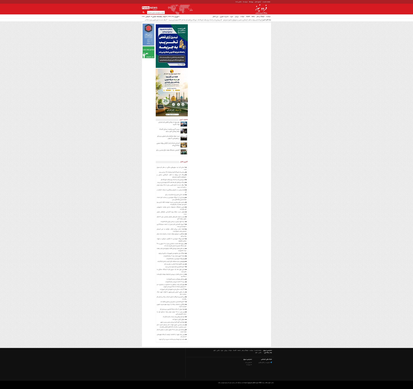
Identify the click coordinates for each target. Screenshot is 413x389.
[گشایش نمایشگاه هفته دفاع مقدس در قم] (183, 154)
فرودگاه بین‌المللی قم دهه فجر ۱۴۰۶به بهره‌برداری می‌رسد (163, 20)
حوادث (242, 16)
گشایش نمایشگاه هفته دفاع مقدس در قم (168, 150)
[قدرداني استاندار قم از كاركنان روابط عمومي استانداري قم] (183, 147)
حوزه (231, 16)
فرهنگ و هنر (260, 16)
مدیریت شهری (224, 16)
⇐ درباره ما (249, 365)
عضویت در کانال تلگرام (264, 362)
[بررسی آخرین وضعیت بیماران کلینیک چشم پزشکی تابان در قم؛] (183, 133)
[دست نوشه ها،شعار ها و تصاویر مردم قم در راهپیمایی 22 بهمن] (183, 140)
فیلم (215, 350)
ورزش (236, 16)
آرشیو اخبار (258, 2)
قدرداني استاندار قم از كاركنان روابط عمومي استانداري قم (168, 144)
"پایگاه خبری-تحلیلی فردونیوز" (254, 382)
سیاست (268, 16)
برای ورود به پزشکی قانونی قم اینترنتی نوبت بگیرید (169, 123)
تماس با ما (238, 2)
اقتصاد (248, 16)
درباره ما (245, 2)
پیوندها (251, 2)
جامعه (253, 16)
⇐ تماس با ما (248, 362)
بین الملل (215, 16)
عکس (218, 350)
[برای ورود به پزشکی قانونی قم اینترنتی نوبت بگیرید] (183, 126)
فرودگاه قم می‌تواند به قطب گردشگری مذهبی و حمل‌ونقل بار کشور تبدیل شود (223, 20)
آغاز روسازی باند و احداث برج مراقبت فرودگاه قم (191, 20)
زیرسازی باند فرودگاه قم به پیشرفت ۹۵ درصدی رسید (257, 20)
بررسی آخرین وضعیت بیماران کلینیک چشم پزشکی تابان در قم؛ (169, 130)
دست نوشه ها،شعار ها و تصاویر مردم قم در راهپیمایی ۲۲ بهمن (168, 137)
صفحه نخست (266, 2)
